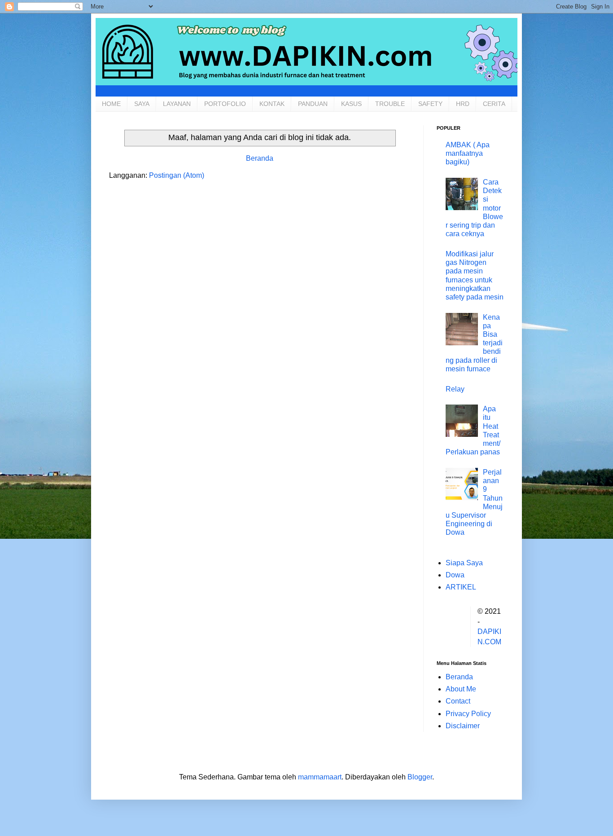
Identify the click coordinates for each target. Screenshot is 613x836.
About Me (461, 689)
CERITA (494, 103)
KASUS (351, 103)
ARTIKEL (461, 587)
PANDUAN (313, 103)
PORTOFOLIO (225, 103)
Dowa (455, 575)
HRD (462, 103)
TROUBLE (390, 103)
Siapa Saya (464, 563)
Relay (455, 389)
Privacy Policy (468, 713)
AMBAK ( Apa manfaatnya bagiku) (468, 153)
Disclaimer (463, 726)
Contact (458, 701)
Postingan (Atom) (176, 175)
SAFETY (430, 103)
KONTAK (272, 103)
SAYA (141, 103)
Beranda (259, 158)
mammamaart (320, 777)
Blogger (419, 777)
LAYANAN (177, 103)
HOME (111, 103)
